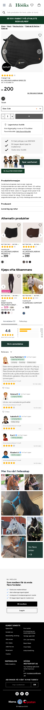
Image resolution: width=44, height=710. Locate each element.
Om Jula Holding (29, 639)
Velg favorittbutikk (23, 131)
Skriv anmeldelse (15, 344)
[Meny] (4, 5)
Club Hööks (27, 647)
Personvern (9, 650)
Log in (22, 610)
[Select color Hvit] (5, 262)
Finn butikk (27, 628)
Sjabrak (4, 28)
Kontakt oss (9, 632)
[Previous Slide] (4, 51)
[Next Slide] (39, 51)
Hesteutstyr (18, 26)
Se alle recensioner (12, 171)
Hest (9, 26)
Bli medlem (22, 604)
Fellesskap (23, 321)
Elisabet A (14, 452)
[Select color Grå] (27, 262)
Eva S (12, 435)
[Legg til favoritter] (40, 35)
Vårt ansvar (9, 639)
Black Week (27, 643)
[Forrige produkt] (3, 235)
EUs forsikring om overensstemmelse (29, 632)
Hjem (3, 26)
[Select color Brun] (24, 262)
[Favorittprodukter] (32, 5)
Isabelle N (14, 416)
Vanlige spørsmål (29, 636)
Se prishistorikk (35, 93)
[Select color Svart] (3, 99)
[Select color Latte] (8, 313)
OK (34, 684)
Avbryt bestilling (28, 650)
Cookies (8, 654)
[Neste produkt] (40, 235)
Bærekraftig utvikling (12, 636)
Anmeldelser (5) (9, 321)
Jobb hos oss (10, 646)
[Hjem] (22, 5)
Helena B (14, 394)
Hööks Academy (10, 664)
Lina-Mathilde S (17, 357)
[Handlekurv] (39, 5)
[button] (22, 108)
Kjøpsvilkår (9, 628)
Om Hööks (9, 643)
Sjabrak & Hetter (32, 26)
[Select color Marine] (5, 313)
